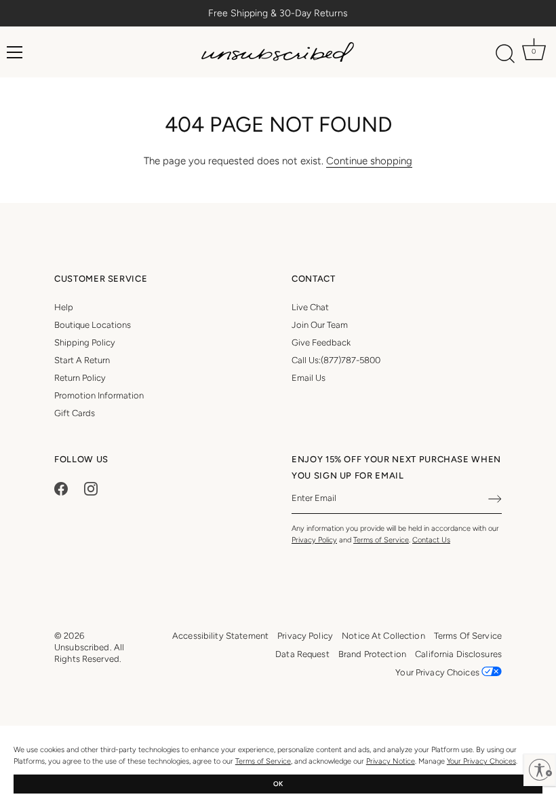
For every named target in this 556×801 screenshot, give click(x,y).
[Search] (505, 54)
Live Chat (310, 307)
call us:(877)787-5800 (336, 360)
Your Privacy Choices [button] (438, 672)
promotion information (99, 395)
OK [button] (278, 783)
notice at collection (383, 636)
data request (302, 654)
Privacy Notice (390, 761)
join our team (320, 325)
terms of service (468, 636)
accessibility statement (220, 636)
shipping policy (84, 342)
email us (308, 378)
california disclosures (458, 654)
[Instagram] (91, 488)
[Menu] (15, 52)
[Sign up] (495, 499)
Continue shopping (369, 161)
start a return (82, 360)
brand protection (372, 654)
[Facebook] (61, 488)
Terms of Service (263, 761)
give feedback (321, 342)
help (63, 307)
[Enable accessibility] (539, 769)
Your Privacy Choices (481, 761)
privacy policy (305, 636)
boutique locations (92, 325)
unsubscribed (82, 647)
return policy (80, 378)
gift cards (74, 413)
